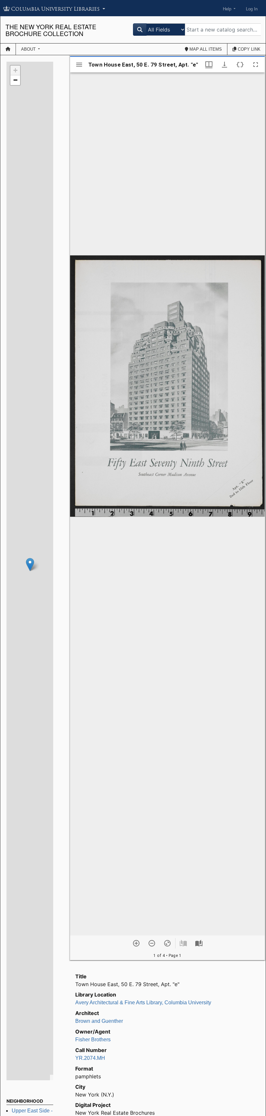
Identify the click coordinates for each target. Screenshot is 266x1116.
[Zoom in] (136, 943)
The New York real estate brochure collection (51, 30)
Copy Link (248, 49)
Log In (252, 8)
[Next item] (199, 943)
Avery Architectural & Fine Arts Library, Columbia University (143, 1002)
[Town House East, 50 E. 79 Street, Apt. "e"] (30, 564)
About (29, 49)
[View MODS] (240, 64)
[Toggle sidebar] (79, 64)
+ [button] (15, 70)
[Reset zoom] (167, 943)
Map (205, 49)
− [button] (15, 80)
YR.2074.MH (90, 1058)
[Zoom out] (152, 943)
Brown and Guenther (99, 1021)
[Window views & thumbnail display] (209, 64)
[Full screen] (255, 64)
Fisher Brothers (93, 1039)
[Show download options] (224, 64)
